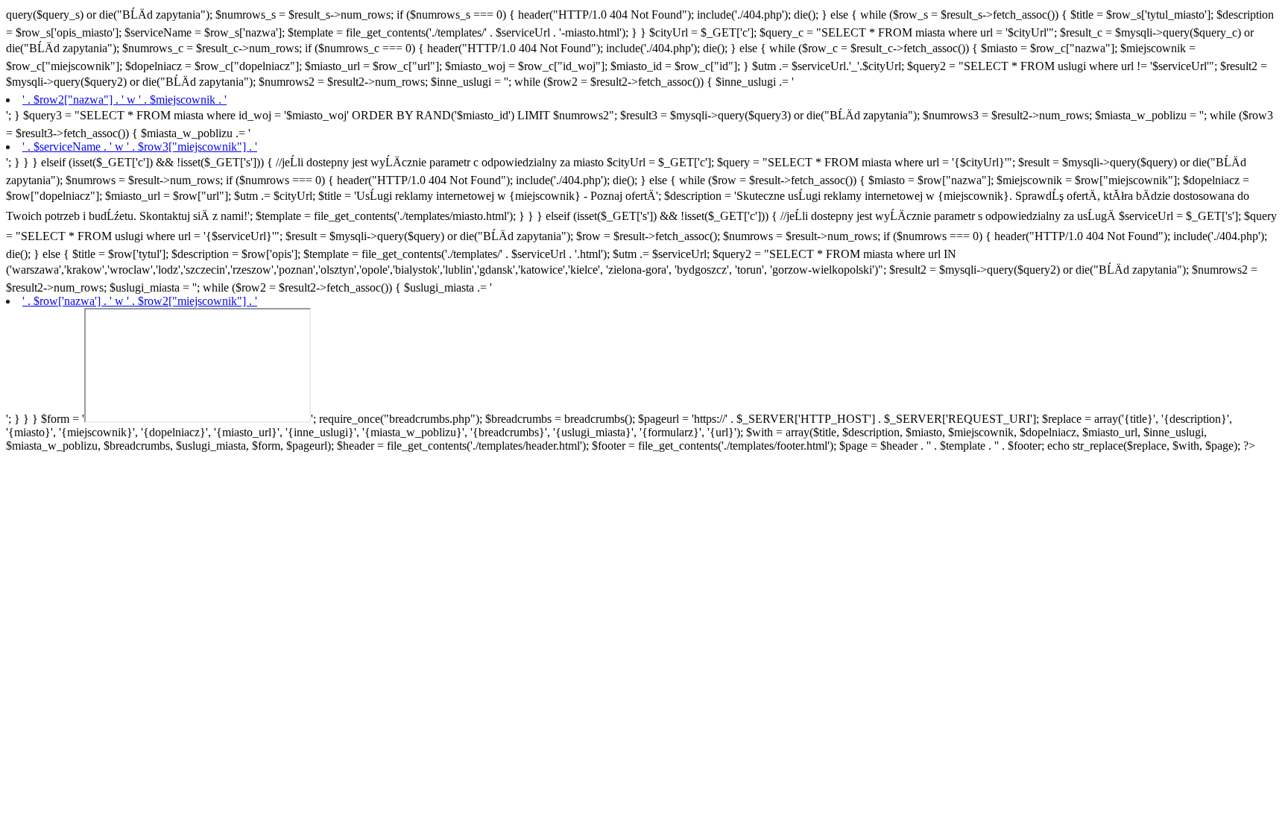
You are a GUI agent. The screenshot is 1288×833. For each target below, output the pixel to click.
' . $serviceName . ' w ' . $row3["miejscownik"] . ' (139, 146)
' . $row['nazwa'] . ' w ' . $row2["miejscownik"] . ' (139, 301)
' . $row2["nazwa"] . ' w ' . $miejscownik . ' (124, 99)
